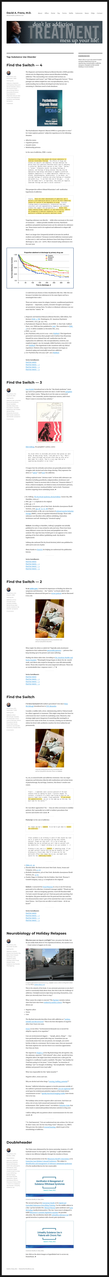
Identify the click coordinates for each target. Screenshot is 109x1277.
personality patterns (54, 650)
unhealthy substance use (60, 1215)
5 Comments (10, 730)
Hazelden (13, 404)
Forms (64, 13)
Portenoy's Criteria (12, 1182)
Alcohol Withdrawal (12, 1164)
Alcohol (15, 951)
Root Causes (10, 415)
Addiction (9, 83)
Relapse (9, 962)
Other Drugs (15, 960)
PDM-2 (16, 90)
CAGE (15, 1167)
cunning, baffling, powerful (58, 1081)
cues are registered (64, 1089)
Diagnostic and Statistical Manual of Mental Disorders (13, 84)
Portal (53, 13)
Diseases (16, 716)
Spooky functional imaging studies (53, 1093)
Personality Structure (12, 92)
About (40, 13)
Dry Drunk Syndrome (12, 402)
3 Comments (10, 611)
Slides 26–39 (30, 865)
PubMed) (56, 353)
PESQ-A (16, 1180)
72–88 (45, 509)
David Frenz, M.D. (11, 76)
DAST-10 (14, 1171)
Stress (28, 1029)
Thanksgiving (10, 965)
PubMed (56, 333)
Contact (99, 13)
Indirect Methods (11, 720)
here (43, 473)
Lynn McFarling (12, 1173)
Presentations (10, 1158)
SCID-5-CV (11, 1183)
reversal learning (49, 1127)
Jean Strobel (30, 389)
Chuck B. (40, 549)
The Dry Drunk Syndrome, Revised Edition (47, 497)
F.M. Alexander (51, 706)
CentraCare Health (48, 1203)
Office (47, 13)
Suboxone (78, 13)
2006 (54, 326)
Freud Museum (48, 887)
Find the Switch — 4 (24, 65)
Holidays (9, 960)
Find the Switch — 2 (33, 365)
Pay (58, 13)
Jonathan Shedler (12, 603)
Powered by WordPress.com (26, 1269)
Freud (8, 404)
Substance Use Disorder (13, 99)
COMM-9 (9, 1171)
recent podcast (56, 593)
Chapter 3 (39, 1053)
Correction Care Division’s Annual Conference (41, 1161)
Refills (71, 13)
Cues (14, 956)
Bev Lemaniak (17, 400)
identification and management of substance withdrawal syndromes (49, 1163)
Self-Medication (15, 97)
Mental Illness (10, 90)
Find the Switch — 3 (32, 367)
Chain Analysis (14, 955)
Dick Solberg (30, 447)
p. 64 (37, 875)
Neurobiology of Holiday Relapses (36, 933)
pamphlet (69, 392)
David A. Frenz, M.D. (19, 12)
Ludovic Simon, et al (39, 984)
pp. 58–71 (39, 509)
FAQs (93, 13)
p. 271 (39, 870)
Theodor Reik (16, 727)
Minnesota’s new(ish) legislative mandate (44, 1212)
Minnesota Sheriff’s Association (58, 1159)
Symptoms (10, 101)
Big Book (56, 1000)
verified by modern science (53, 1002)
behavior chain (65, 1105)
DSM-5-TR (36, 319)
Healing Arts (10, 80)
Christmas (9, 956)
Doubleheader (19, 1142)
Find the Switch (31, 362)
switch (35, 473)
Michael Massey (49, 1208)
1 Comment (10, 103)
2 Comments (10, 419)
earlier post (34, 588)
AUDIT (8, 1165)
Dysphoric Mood (11, 958)
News (87, 13)
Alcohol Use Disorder (12, 953)
